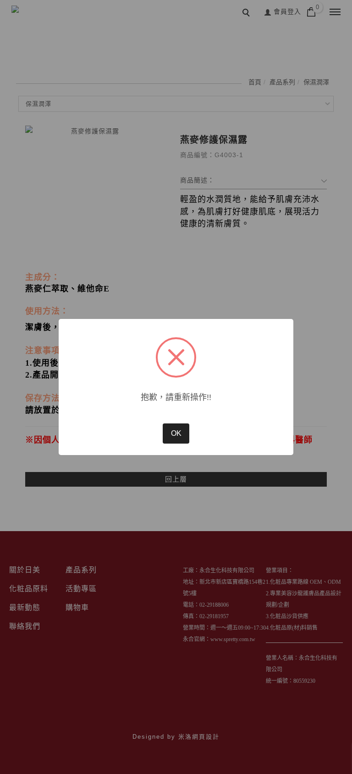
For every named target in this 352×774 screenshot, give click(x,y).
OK (176, 433)
